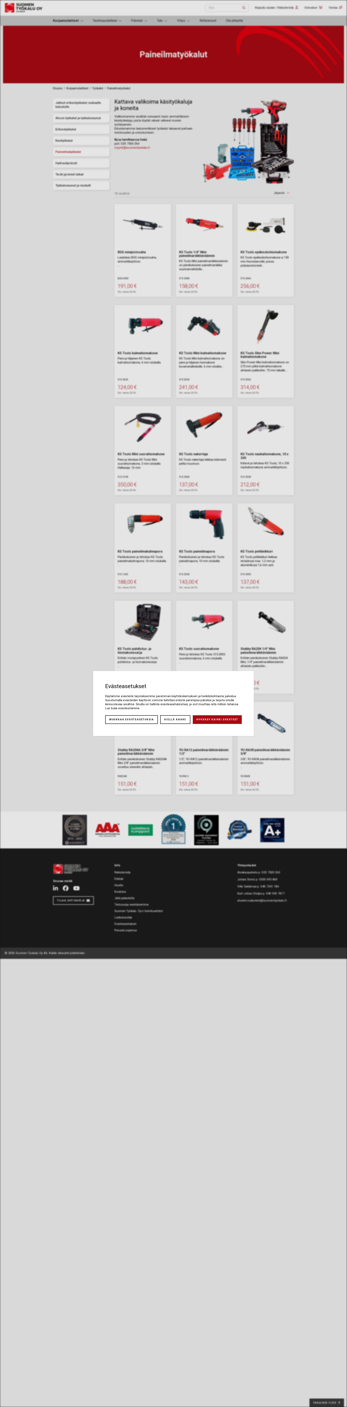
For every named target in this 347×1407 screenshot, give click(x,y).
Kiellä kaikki (175, 719)
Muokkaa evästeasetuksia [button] (131, 719)
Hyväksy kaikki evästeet (217, 719)
